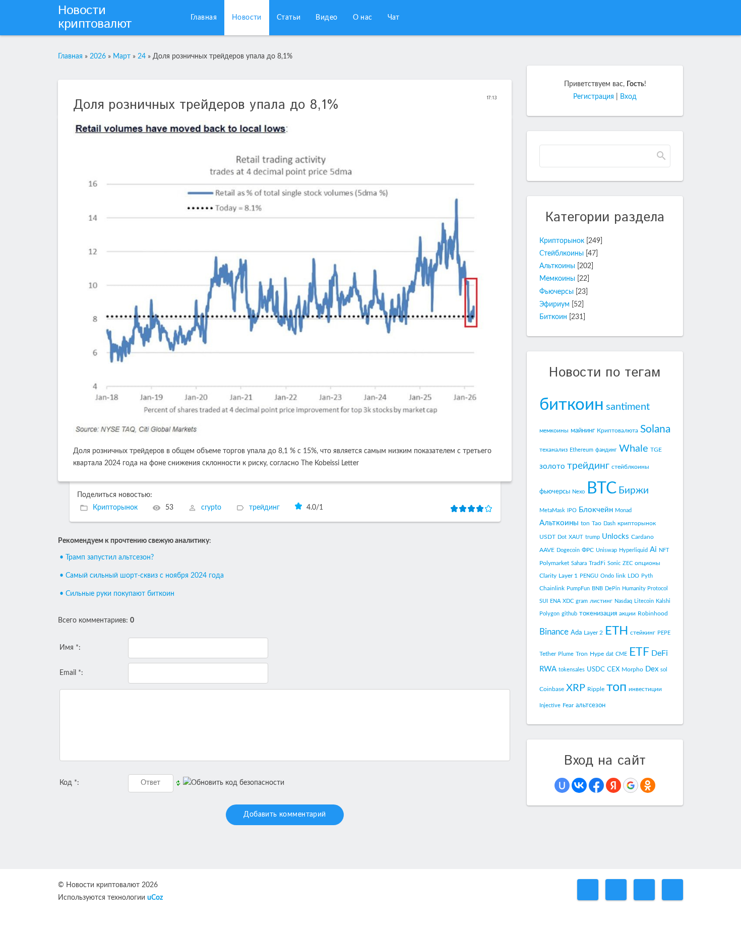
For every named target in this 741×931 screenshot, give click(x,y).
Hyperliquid (633, 550)
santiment (628, 407)
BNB (597, 588)
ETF (639, 652)
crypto (211, 507)
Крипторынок (115, 507)
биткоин (571, 404)
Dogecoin (568, 550)
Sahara (579, 563)
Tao (596, 523)
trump (592, 537)
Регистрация (593, 96)
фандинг (606, 450)
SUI (543, 601)
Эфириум (554, 304)
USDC (596, 669)
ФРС (588, 550)
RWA (548, 669)
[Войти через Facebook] (596, 785)
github (569, 613)
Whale (633, 449)
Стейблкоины (561, 253)
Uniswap (606, 550)
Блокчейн (596, 510)
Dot (562, 537)
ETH (616, 631)
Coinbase (551, 689)
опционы (647, 563)
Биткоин (553, 317)
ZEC (628, 563)
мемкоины (554, 430)
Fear (568, 705)
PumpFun (578, 588)
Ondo (607, 576)
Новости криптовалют (95, 17)
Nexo (578, 491)
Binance (554, 632)
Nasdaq (623, 601)
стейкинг (642, 633)
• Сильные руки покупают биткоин (116, 593)
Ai (653, 549)
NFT (664, 550)
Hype (597, 654)
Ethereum (581, 450)
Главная (70, 56)
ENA (555, 601)
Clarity (548, 576)
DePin (612, 588)
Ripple (595, 689)
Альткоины (557, 266)
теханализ (553, 450)
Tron (582, 654)
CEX (613, 669)
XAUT (576, 537)
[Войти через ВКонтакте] (579, 785)
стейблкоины (630, 467)
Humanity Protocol (645, 588)
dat (609, 654)
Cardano (642, 537)
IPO (572, 510)
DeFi (659, 653)
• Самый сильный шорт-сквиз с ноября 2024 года (141, 575)
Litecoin (644, 601)
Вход (628, 96)
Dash (609, 523)
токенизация (598, 613)
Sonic (614, 563)
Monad (623, 510)
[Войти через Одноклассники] (647, 785)
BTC (601, 488)
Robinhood (653, 613)
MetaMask (552, 510)
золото (552, 466)
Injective (550, 705)
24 (142, 56)
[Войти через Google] (630, 785)
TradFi (597, 563)
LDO (633, 576)
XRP (575, 688)
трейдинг (264, 507)
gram (582, 601)
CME (621, 654)
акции (627, 613)
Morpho (632, 669)
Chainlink (552, 588)
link (621, 576)
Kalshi (663, 601)
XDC (568, 601)
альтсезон (590, 705)
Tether (547, 654)
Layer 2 (593, 633)
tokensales (572, 669)
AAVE (546, 550)
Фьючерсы (556, 291)
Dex (651, 669)
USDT (547, 537)
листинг (601, 601)
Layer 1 (568, 576)
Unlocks (615, 536)
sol (663, 669)
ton (585, 523)
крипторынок (637, 523)
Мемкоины (557, 278)
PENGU (589, 576)
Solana (655, 429)
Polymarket (554, 563)
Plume (566, 654)
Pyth (647, 576)
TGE (656, 450)
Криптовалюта (617, 430)
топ (616, 687)
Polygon (549, 613)
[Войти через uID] (562, 785)
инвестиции (645, 689)
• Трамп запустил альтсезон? (106, 557)
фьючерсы (554, 491)
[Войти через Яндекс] (613, 785)
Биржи (634, 490)
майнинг (583, 430)
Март (122, 56)
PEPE (663, 633)
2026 (98, 56)
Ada (576, 632)
